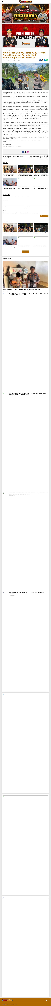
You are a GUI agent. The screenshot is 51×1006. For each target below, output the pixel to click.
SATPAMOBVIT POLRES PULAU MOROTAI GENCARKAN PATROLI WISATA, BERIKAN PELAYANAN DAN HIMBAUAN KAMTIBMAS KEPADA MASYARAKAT (28, 493)
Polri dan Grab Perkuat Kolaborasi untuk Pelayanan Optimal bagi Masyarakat (14, 156)
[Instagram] (28, 152)
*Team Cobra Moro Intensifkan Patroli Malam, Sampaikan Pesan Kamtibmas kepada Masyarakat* (41, 175)
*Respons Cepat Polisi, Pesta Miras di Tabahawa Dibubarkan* (25, 175)
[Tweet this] (42, 60)
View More (25, 251)
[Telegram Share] (45, 60)
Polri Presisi (14, 60)
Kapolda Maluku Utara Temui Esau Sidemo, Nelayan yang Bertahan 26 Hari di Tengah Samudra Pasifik (9, 188)
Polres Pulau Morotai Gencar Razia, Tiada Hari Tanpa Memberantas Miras (9, 175)
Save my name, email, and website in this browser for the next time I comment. (21, 213)
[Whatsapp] (47, 60)
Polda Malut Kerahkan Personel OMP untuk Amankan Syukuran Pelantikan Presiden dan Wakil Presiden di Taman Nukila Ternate (37, 157)
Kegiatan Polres (5, 60)
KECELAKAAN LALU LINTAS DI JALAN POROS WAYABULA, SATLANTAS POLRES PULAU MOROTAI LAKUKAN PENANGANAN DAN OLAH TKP (25, 188)
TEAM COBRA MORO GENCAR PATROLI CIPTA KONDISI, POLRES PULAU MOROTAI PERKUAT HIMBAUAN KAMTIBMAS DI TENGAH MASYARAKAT (40, 188)
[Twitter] (25, 152)
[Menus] (3, 1)
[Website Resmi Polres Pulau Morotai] (25, 1)
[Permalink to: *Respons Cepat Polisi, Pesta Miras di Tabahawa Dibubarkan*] (25, 168)
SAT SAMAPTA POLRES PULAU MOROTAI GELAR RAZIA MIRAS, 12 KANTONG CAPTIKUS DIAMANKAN (26, 593)
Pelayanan (10, 60)
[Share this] (40, 60)
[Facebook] (23, 152)
